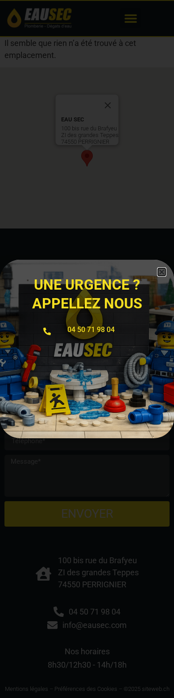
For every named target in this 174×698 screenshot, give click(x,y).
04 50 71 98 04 (91, 329)
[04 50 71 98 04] (47, 331)
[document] (87, 349)
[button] (161, 272)
